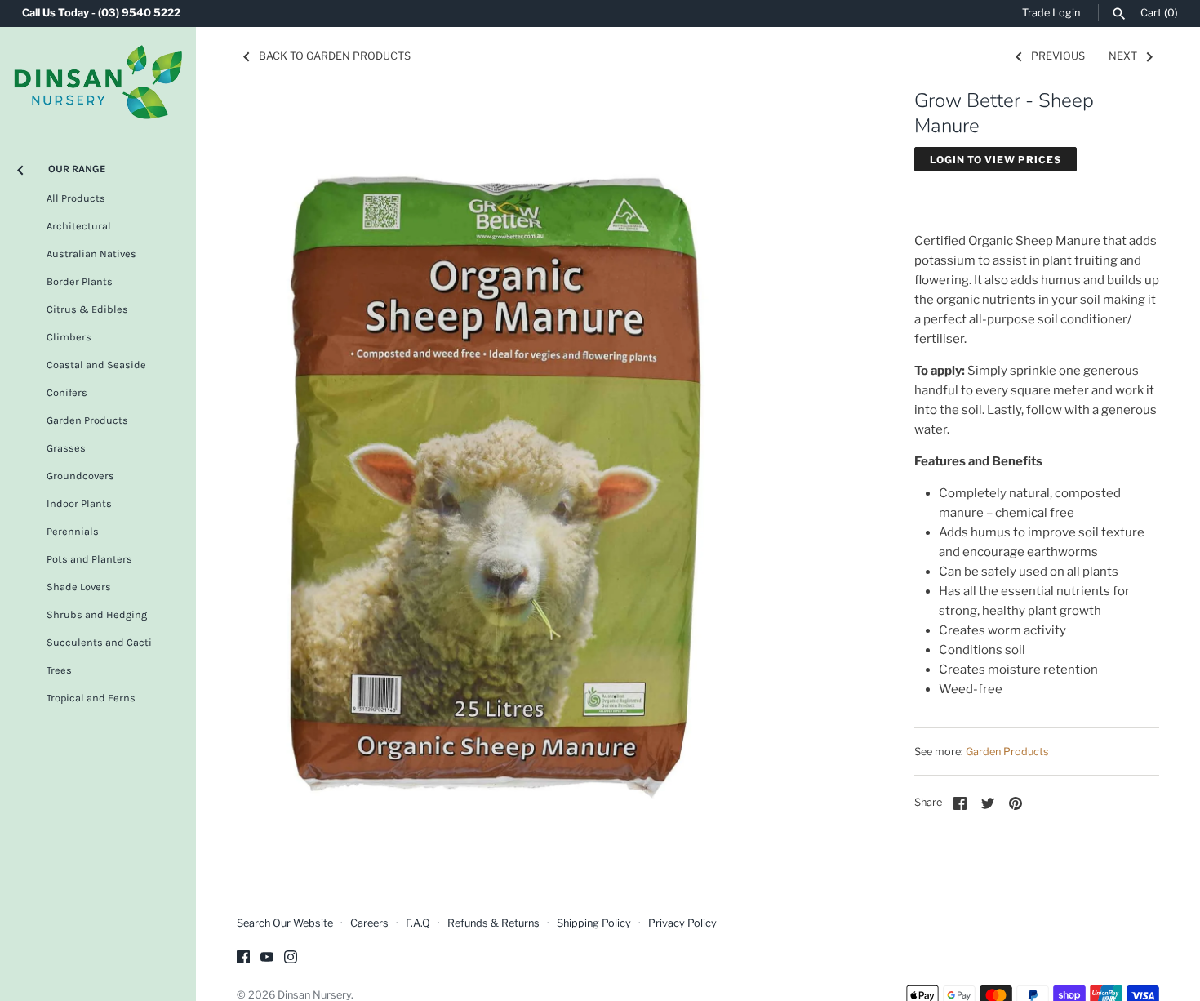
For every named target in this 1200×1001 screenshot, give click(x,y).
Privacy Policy (682, 923)
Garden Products (87, 420)
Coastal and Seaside (96, 364)
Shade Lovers (79, 587)
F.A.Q (418, 923)
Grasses (66, 448)
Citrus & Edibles (87, 309)
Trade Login (1051, 13)
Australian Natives (91, 253)
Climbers (69, 337)
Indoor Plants (79, 503)
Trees (59, 670)
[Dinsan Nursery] (98, 82)
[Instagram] (290, 959)
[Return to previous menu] (20, 166)
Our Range (76, 168)
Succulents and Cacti (99, 642)
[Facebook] (243, 959)
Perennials (73, 531)
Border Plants (80, 281)
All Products (76, 198)
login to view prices (995, 159)
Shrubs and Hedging (97, 614)
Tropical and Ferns (91, 698)
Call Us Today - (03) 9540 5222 (101, 13)
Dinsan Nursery (314, 995)
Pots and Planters (89, 559)
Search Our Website (285, 923)
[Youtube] (266, 959)
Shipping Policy (594, 923)
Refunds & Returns (493, 923)
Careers (369, 923)
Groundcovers (80, 475)
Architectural (79, 226)
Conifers (67, 392)
